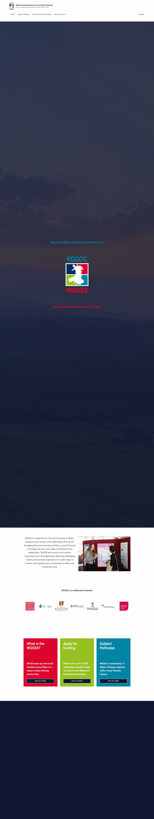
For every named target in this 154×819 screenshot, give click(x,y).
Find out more (40, 681)
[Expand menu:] (15, 14)
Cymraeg (141, 14)
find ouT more (113, 681)
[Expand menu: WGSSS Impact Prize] (66, 14)
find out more (76, 681)
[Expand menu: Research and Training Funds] (52, 14)
